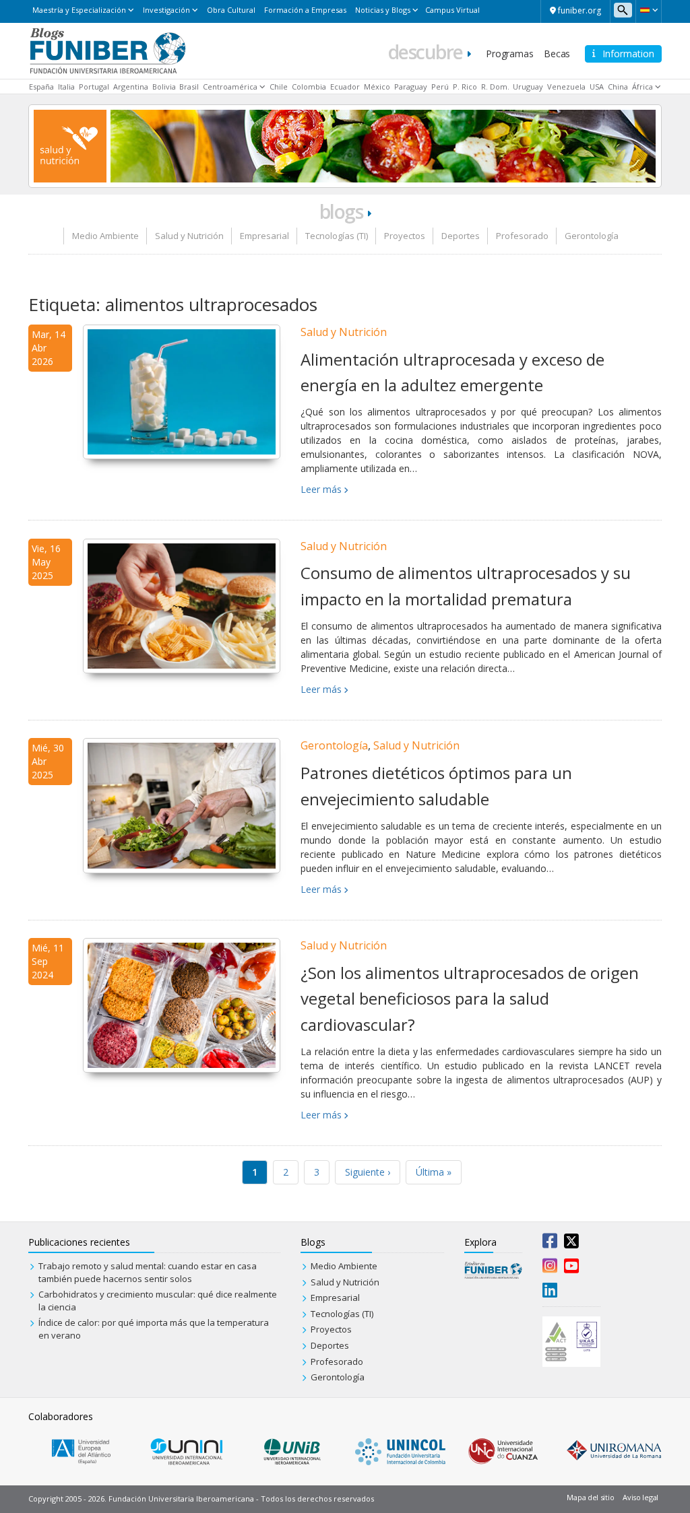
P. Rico (465, 86)
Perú (440, 86)
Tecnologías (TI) (336, 236)
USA (597, 86)
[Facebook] (549, 1244)
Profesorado (522, 236)
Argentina (130, 86)
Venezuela (566, 86)
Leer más (321, 489)
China (618, 86)
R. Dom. (495, 86)
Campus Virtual (452, 10)
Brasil (189, 86)
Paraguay (410, 86)
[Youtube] (571, 1269)
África (642, 86)
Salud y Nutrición (189, 236)
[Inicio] (107, 50)
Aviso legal (640, 1497)
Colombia (309, 86)
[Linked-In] (549, 1293)
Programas (509, 53)
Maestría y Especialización (79, 10)
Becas (557, 53)
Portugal (94, 86)
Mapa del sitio (590, 1497)
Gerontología (592, 236)
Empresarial (264, 236)
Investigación (166, 10)
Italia (66, 86)
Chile (279, 86)
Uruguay (528, 86)
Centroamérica (230, 86)
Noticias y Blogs (382, 10)
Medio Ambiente (105, 236)
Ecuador (345, 86)
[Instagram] (549, 1269)
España (41, 86)
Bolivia (164, 86)
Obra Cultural (231, 10)
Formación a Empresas (305, 10)
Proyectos (404, 236)
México (377, 86)
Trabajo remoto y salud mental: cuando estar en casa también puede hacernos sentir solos (147, 1272)
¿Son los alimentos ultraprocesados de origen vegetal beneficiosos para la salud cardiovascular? (470, 999)
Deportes (460, 236)
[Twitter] (571, 1244)
